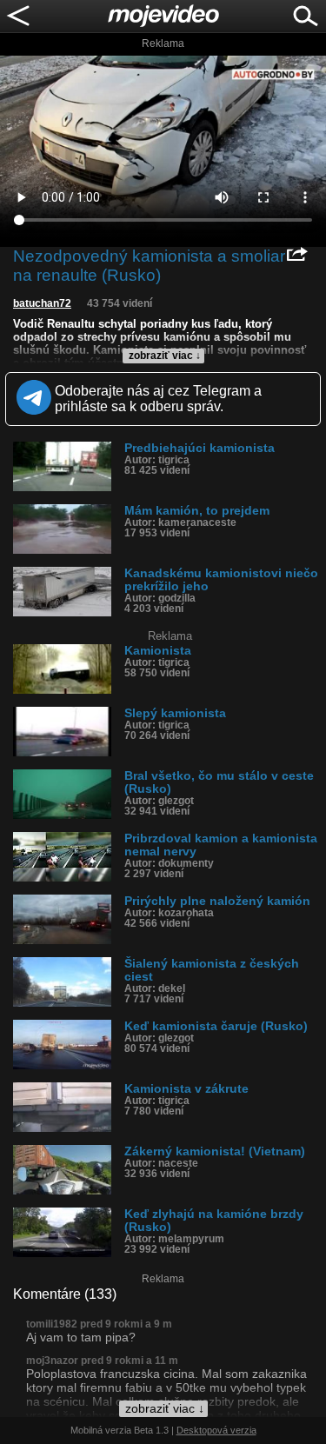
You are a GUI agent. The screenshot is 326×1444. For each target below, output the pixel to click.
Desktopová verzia (216, 1430)
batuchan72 (42, 303)
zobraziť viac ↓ (165, 355)
